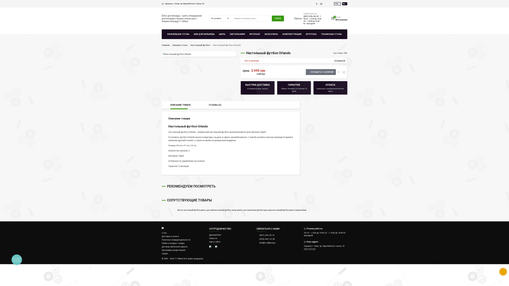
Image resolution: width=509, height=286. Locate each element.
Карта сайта (214, 241)
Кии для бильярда (204, 34)
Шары (222, 34)
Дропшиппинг (215, 235)
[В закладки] (343, 72)
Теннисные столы (331, 34)
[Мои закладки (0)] (321, 3)
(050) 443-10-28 (267, 239)
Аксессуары (271, 34)
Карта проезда (309, 249)
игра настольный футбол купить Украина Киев (287, 210)
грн (337, 4)
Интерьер (254, 34)
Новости (213, 238)
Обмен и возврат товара (173, 243)
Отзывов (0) (339, 61)
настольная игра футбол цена (255, 210)
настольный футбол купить (195, 210)
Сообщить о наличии (322, 72)
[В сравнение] (339, 72)
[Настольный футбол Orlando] (199, 54)
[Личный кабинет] (312, 3)
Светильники (237, 34)
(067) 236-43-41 (267, 235)
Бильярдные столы (178, 34)
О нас (164, 233)
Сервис (165, 253)
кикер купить (237, 210)
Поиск (278, 18)
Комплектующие (292, 34)
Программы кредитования (173, 250)
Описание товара (180, 105)
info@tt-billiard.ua (310, 14)
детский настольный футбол (219, 210)
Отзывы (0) (215, 105)
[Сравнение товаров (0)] (316, 3)
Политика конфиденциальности (176, 239)
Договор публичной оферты (174, 246)
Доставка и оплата (170, 236)
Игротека (311, 34)
